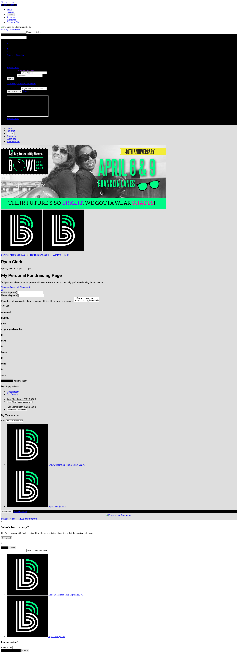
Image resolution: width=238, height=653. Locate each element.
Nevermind (6, 538)
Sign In (26, 91)
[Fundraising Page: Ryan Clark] (22, 250)
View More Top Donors (17, 410)
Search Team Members (37, 550)
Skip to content (7, 2)
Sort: (3, 420)
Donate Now (7, 381)
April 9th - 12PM (61, 255)
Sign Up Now (13, 67)
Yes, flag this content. (11, 650)
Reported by (6, 647)
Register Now (20, 511)
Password (12, 75)
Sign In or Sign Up (15, 55)
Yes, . (4, 548)
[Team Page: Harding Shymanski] (63, 250)
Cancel (12, 548)
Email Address (14, 72)
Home (9, 9)
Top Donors (12, 394)
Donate (10, 15)
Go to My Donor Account (10, 29)
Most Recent (13, 391)
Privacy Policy (8, 518)
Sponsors (11, 17)
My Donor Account (26, 70)
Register (10, 12)
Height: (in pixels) (9, 295)
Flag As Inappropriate (27, 518)
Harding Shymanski (39, 255)
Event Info (11, 20)
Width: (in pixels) (9, 292)
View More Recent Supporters (20, 402)
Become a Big (13, 22)
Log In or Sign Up (9, 5)
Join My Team (20, 380)
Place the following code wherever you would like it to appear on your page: (37, 301)
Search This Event (35, 32)
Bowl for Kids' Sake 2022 (13, 255)
